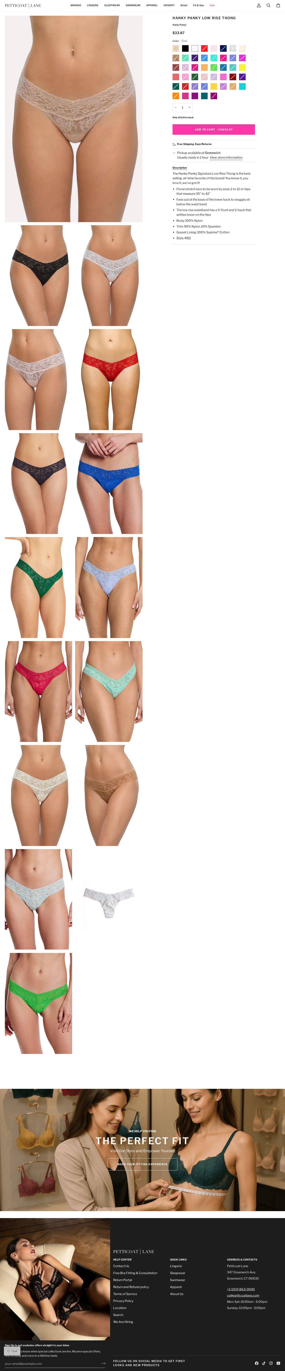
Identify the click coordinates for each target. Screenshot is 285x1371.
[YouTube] (278, 1363)
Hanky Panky (179, 24)
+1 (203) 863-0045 (241, 1289)
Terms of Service (125, 1294)
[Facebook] (256, 1363)
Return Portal (122, 1280)
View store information (226, 157)
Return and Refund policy (131, 1287)
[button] (76, 5)
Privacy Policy (123, 1301)
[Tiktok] (263, 1363)
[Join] (102, 1363)
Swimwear (177, 1280)
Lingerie (176, 1266)
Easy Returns (203, 144)
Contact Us (121, 1266)
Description (180, 167)
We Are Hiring (123, 1322)
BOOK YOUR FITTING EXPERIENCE (142, 1164)
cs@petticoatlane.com (243, 1295)
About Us (176, 1294)
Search (118, 1315)
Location (119, 1308)
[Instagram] (271, 1363)
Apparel (176, 1287)
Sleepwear (177, 1273)
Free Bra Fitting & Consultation (135, 1273)
